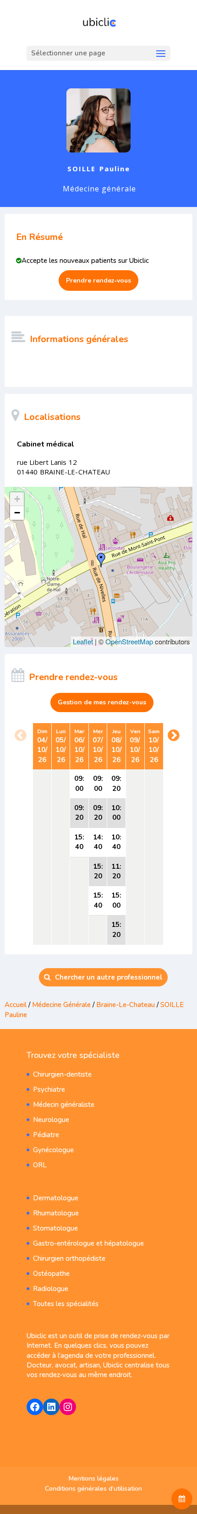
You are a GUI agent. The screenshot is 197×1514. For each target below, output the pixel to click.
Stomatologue (55, 1228)
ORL (40, 1165)
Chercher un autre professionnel (109, 977)
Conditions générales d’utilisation (93, 1488)
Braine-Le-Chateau (125, 1004)
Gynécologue (53, 1150)
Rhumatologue (56, 1213)
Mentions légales (94, 1478)
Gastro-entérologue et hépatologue (88, 1243)
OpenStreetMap (129, 641)
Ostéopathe (51, 1273)
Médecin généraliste (63, 1104)
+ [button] (17, 499)
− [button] (17, 512)
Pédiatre (46, 1134)
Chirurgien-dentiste (62, 1074)
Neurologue (51, 1119)
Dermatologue (55, 1198)
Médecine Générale (62, 1004)
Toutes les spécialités (65, 1303)
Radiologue (50, 1288)
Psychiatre (49, 1089)
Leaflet (83, 641)
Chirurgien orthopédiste (69, 1258)
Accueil (16, 1004)
